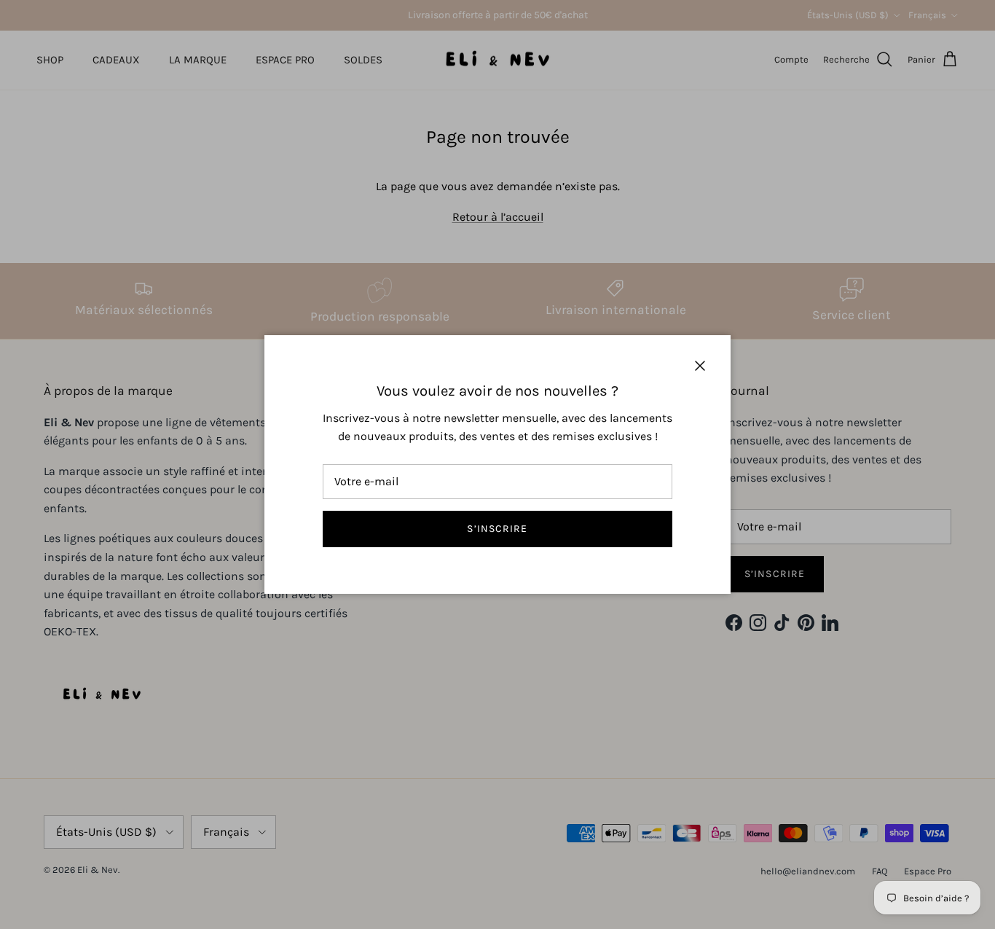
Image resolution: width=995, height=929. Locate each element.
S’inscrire (497, 528)
